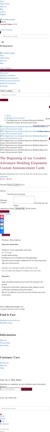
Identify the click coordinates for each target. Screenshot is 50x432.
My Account (4, 363)
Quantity (3, 184)
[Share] (25, 232)
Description (6, 235)
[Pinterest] (25, 217)
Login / (2, 68)
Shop (2, 1)
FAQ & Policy (5, 4)
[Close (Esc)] (1, 429)
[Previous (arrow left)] (1, 431)
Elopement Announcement (10, 320)
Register (3, 14)
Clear (23, 184)
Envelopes (4, 86)
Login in (3, 12)
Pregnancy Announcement (10, 81)
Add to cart (4, 211)
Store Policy (4, 345)
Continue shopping (6, 30)
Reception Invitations (7, 75)
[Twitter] (25, 228)
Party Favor (4, 73)
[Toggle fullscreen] (6, 429)
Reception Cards (6, 323)
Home (8, 115)
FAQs (2, 368)
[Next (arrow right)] (3, 431)
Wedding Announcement (9, 78)
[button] (0, 22)
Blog (1, 9)
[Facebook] (25, 220)
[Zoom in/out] (8, 429)
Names (3, 191)
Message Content (3, 201)
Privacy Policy (5, 343)
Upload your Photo (7, 208)
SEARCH (4, 100)
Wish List (3, 365)
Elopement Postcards (8, 83)
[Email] (25, 224)
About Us (3, 6)
